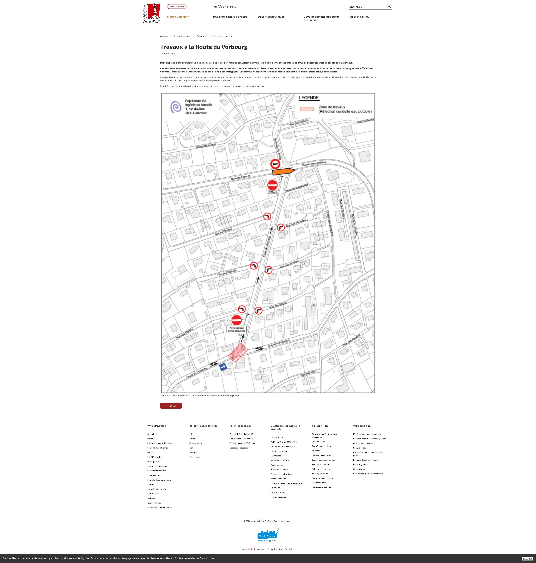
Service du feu (153, 475)
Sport (191, 448)
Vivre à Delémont (178, 16)
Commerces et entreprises (159, 466)
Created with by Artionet (253, 549)
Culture (192, 438)
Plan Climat (276, 456)
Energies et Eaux (278, 478)
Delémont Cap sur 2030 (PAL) (284, 442)
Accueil (164, 35)
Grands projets (277, 437)
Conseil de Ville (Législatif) (241, 434)
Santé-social (153, 493)
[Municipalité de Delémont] (152, 15)
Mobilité (151, 438)
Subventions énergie (321, 469)
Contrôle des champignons (159, 480)
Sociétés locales (154, 457)
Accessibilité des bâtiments (159, 507)
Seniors (150, 484)
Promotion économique (281, 469)
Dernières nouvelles (223, 35)
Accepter (527, 558)
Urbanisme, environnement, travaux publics (369, 453)
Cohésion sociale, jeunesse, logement (369, 438)
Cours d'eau (276, 487)
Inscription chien (319, 482)
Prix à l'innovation (278, 497)
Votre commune (176, 6)
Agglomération (277, 465)
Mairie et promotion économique (367, 434)
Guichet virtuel (359, 16)
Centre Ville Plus (278, 492)
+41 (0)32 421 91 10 (224, 6)
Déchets (151, 452)
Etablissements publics (322, 487)
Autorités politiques (271, 16)
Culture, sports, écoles (363, 443)
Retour (172, 405)
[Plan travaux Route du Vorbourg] (268, 242)
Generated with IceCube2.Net (281, 549)
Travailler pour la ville (156, 489)
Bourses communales (321, 455)
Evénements (194, 457)
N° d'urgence (153, 461)
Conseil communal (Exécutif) (242, 443)
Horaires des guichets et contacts (368, 473)
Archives (151, 498)
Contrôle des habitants (157, 448)
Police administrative (156, 470)
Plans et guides (360, 464)
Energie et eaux (360, 448)
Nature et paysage (279, 451)
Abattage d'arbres (320, 473)
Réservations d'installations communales (324, 435)
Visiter (191, 434)
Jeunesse (316, 450)
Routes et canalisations (281, 474)
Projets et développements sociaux (286, 483)
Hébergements (195, 443)
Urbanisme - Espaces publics (283, 446)
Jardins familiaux (154, 503)
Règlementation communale (365, 460)
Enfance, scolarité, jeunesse (159, 443)
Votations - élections (239, 448)
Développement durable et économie (321, 18)
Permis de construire (280, 460)
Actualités (202, 35)
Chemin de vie (359, 469)
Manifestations (319, 441)
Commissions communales (241, 438)
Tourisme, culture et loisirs (230, 16)
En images (193, 452)
